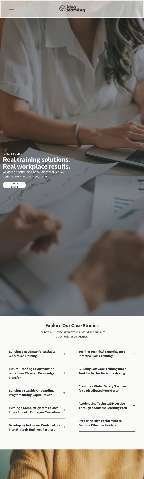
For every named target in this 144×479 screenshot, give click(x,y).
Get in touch (14, 185)
